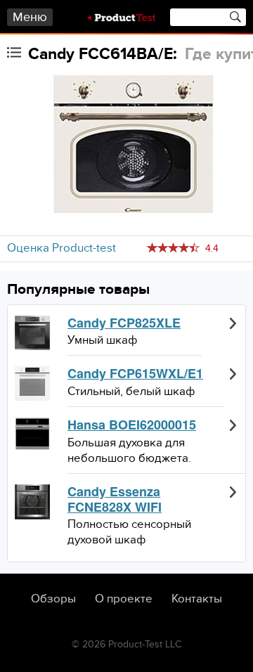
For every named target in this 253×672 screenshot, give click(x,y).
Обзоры (53, 599)
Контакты (196, 599)
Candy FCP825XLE (124, 323)
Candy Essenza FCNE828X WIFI (114, 499)
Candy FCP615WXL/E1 (135, 374)
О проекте (124, 599)
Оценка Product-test (61, 248)
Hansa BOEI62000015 (131, 425)
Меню (30, 17)
